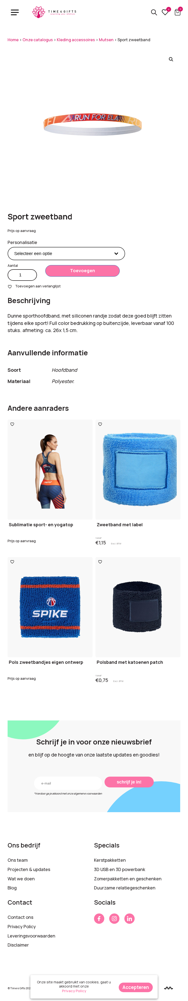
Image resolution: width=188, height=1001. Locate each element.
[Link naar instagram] (114, 918)
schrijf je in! (129, 782)
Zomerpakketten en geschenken (128, 879)
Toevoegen (82, 270)
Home (13, 39)
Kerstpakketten (110, 860)
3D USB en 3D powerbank (119, 869)
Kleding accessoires (76, 39)
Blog (12, 888)
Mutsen (106, 39)
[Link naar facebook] (99, 918)
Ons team (18, 860)
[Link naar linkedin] (129, 918)
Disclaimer (18, 945)
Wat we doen (21, 879)
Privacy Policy (22, 926)
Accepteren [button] (135, 987)
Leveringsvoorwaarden (31, 936)
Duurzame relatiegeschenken (124, 888)
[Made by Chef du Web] (168, 987)
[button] (171, 59)
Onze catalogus (38, 39)
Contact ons (20, 917)
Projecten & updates (29, 869)
